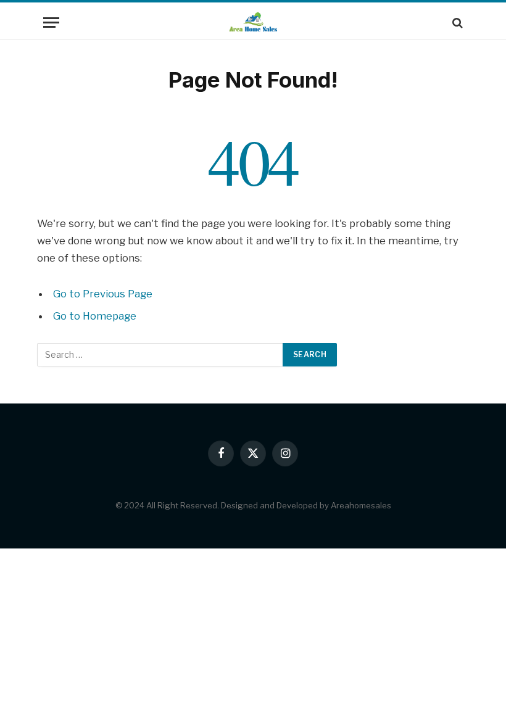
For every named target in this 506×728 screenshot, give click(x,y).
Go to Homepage (94, 316)
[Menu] (51, 22)
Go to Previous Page (102, 293)
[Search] (456, 22)
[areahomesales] (253, 22)
